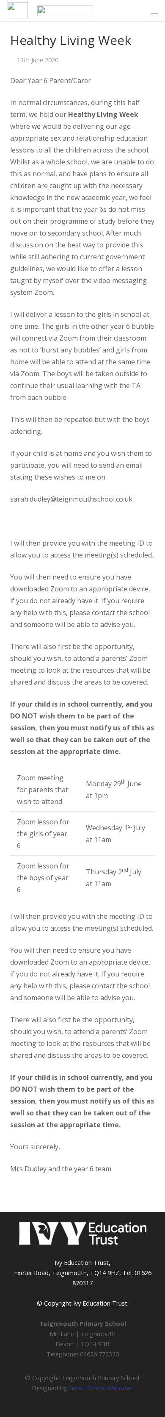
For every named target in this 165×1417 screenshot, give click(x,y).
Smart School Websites (101, 1388)
